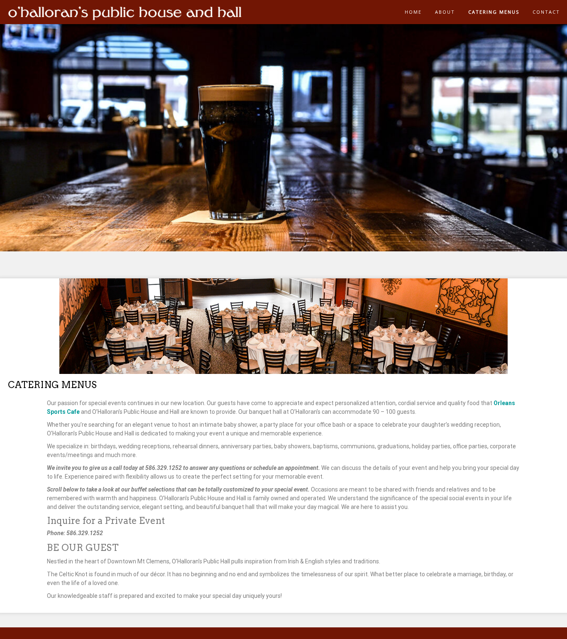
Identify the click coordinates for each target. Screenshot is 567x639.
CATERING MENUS (493, 12)
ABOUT (445, 12)
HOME (413, 12)
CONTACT (546, 12)
